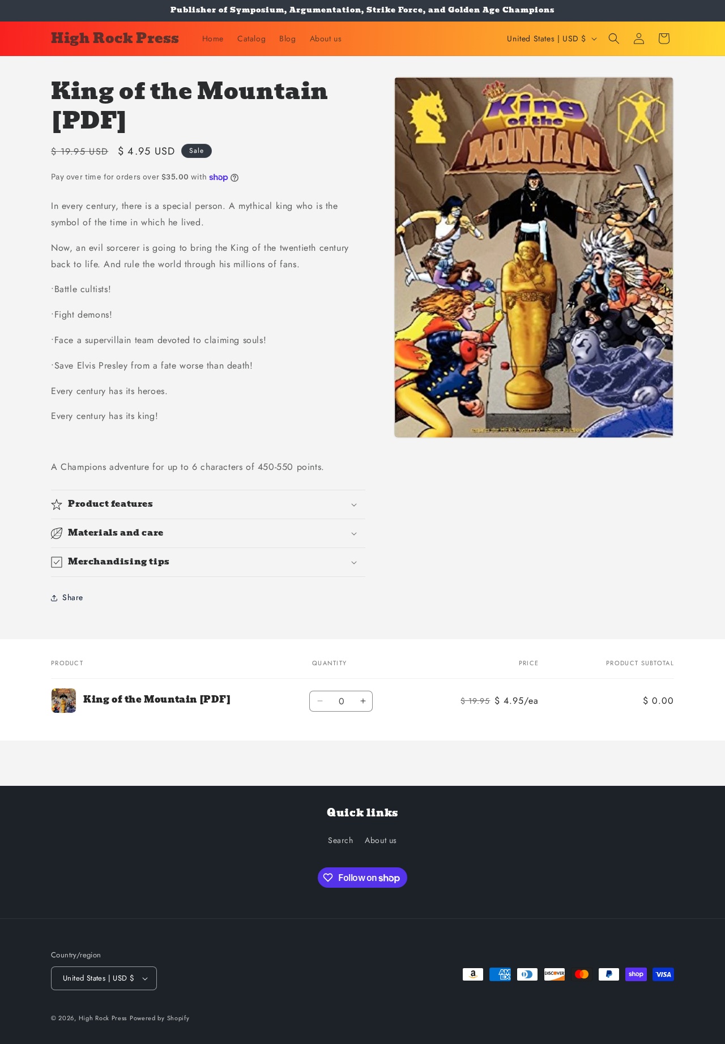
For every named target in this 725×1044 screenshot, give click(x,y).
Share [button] (72, 597)
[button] (614, 38)
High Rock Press (103, 1017)
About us (381, 840)
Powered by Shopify (160, 1017)
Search (340, 840)
